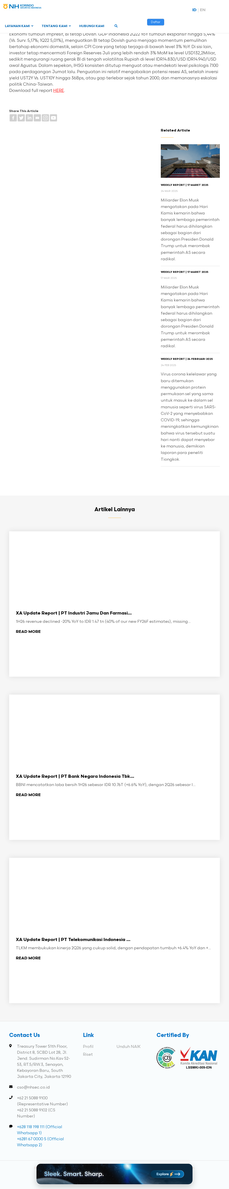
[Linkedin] (29, 117)
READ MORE (28, 632)
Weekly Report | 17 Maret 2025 (184, 185)
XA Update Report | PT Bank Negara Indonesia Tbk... (75, 776)
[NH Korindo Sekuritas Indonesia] (22, 7)
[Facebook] (13, 117)
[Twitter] (21, 117)
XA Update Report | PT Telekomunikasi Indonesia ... (73, 940)
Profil (88, 1046)
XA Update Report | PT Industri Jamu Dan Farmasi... (74, 613)
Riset (88, 1054)
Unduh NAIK (129, 1046)
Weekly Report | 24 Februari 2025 (187, 359)
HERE (58, 90)
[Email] (37, 117)
